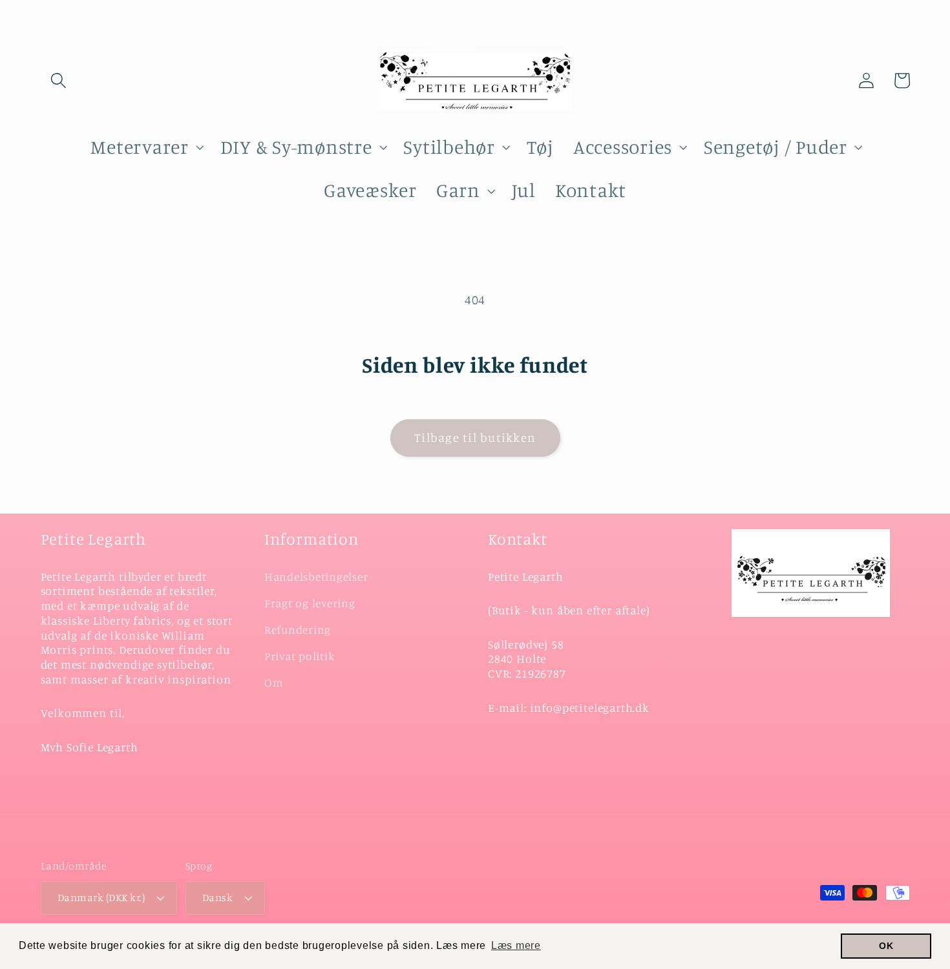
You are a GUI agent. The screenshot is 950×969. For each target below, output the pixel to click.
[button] (58, 80)
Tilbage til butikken (475, 437)
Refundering (297, 629)
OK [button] (886, 946)
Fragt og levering (309, 603)
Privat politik (299, 656)
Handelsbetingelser (316, 576)
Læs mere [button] (516, 945)
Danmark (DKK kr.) (101, 897)
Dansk (217, 897)
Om (274, 682)
